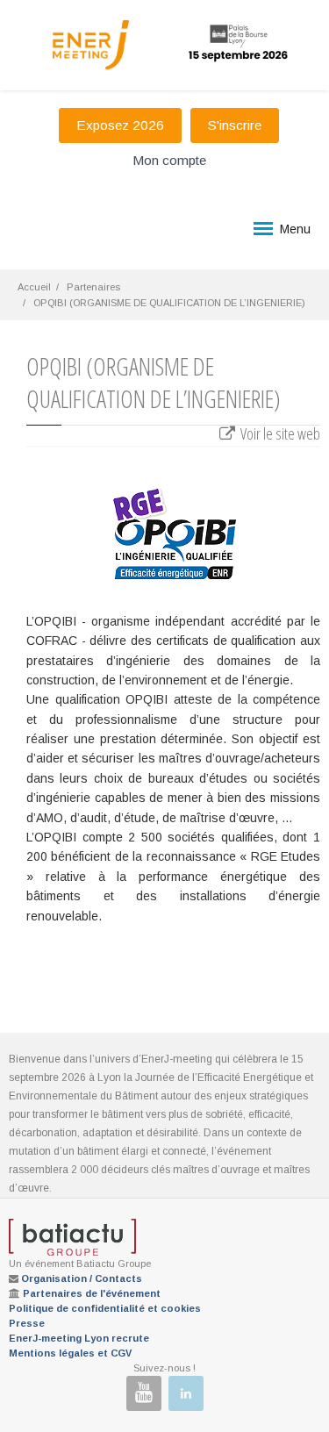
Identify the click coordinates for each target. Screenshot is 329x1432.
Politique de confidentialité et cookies (105, 1308)
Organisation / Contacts (81, 1278)
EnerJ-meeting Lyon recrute (79, 1338)
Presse (27, 1323)
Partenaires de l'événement (92, 1293)
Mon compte (169, 160)
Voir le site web (279, 433)
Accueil (34, 287)
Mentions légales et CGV (70, 1353)
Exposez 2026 (120, 125)
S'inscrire (234, 125)
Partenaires (93, 287)
